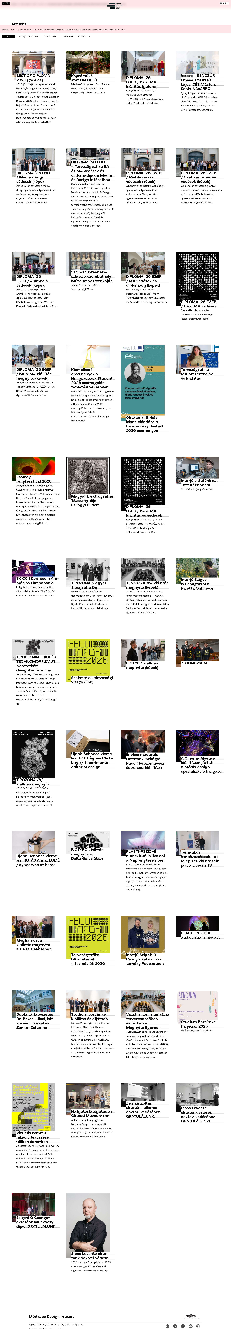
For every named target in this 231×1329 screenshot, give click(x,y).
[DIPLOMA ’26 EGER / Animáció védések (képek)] (33, 292)
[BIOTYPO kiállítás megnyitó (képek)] (143, 678)
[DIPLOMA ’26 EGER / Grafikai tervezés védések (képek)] (197, 194)
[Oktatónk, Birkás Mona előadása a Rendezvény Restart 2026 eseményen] (143, 395)
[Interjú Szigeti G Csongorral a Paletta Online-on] (197, 592)
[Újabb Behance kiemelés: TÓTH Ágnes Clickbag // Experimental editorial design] (88, 775)
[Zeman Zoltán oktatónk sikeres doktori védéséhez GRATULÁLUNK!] (143, 1132)
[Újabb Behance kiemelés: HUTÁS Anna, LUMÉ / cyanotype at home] (33, 867)
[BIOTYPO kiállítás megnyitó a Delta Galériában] (88, 867)
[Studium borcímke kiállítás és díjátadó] (88, 1030)
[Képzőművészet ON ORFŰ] (88, 94)
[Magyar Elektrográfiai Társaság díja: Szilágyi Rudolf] (88, 502)
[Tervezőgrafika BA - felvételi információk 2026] (88, 947)
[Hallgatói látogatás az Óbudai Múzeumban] (88, 1132)
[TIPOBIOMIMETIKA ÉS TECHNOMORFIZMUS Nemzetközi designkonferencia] (33, 678)
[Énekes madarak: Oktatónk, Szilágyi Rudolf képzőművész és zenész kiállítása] (143, 775)
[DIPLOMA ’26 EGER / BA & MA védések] (197, 292)
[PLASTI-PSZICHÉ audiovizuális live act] (197, 947)
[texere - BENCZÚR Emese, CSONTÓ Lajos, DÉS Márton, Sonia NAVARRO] (197, 94)
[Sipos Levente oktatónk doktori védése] (88, 1239)
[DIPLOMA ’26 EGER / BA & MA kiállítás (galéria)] (143, 94)
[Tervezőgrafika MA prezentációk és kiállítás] (197, 395)
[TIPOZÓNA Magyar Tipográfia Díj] (88, 592)
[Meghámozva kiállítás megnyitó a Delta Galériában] (33, 947)
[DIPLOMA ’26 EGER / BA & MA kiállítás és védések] (143, 502)
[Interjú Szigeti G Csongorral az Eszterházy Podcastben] (143, 947)
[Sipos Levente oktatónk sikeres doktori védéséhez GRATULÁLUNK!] (197, 1132)
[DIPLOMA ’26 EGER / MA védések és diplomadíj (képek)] (143, 292)
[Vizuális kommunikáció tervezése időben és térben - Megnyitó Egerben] (143, 1030)
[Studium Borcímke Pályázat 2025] (197, 1030)
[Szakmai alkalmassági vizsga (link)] (88, 678)
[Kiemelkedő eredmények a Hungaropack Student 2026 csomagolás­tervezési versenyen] (88, 395)
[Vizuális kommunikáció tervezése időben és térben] (33, 1132)
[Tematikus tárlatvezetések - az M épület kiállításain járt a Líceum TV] (197, 867)
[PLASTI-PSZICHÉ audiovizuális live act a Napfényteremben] (143, 867)
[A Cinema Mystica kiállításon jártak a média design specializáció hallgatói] (197, 775)
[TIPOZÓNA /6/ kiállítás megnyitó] (33, 775)
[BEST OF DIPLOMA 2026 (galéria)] (33, 94)
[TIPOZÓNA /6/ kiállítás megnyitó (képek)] (143, 592)
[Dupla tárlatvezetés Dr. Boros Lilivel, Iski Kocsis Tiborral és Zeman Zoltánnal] (33, 1030)
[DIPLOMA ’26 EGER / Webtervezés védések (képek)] (143, 194)
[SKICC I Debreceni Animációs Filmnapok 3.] (33, 592)
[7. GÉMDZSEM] (197, 678)
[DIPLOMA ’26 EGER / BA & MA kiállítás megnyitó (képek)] (33, 395)
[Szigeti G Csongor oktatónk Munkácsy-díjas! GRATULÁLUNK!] (33, 1239)
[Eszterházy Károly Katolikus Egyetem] (191, 1316)
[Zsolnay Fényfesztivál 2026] (33, 502)
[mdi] (115, 5)
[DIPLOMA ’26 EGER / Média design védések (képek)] (33, 194)
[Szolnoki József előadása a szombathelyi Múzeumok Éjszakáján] (88, 292)
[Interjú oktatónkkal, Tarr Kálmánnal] (197, 502)
